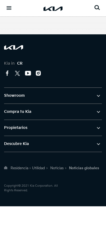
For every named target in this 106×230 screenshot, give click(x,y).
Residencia (19, 168)
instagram (38, 73)
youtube (28, 73)
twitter (17, 73)
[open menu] (9, 8)
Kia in (13, 63)
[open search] (97, 7)
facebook (7, 73)
